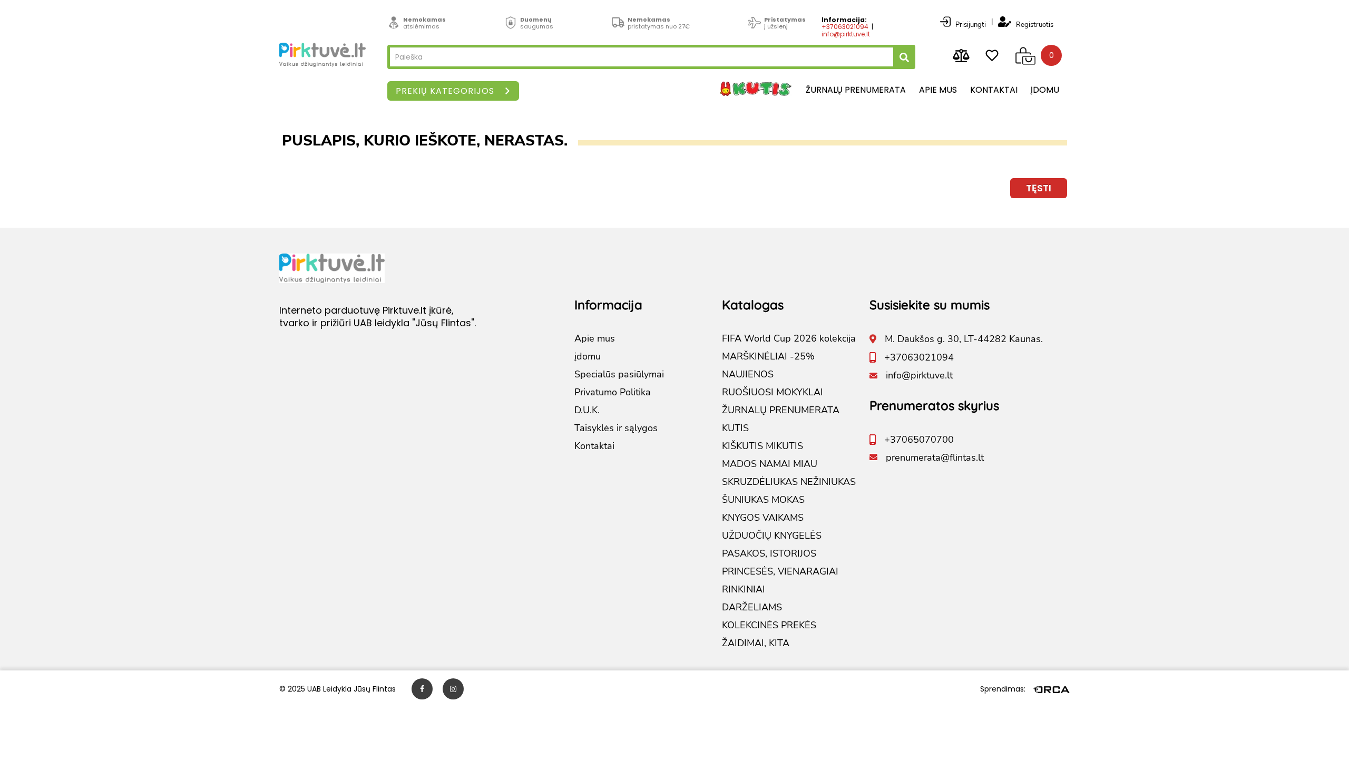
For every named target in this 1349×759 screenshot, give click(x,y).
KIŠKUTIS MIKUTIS (762, 446)
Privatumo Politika (612, 392)
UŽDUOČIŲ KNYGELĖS (772, 535)
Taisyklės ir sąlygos (616, 428)
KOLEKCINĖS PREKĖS (769, 625)
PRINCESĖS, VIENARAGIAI (780, 571)
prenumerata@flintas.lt (935, 457)
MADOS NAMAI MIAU (769, 464)
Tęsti (1038, 187)
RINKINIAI (743, 589)
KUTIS (735, 428)
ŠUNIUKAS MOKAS (763, 499)
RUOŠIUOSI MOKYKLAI (772, 392)
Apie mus (938, 90)
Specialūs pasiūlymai (619, 374)
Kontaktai (994, 90)
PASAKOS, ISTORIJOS (769, 553)
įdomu (1045, 90)
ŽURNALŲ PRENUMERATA (780, 410)
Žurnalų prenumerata (856, 90)
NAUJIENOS (748, 374)
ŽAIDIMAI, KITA (755, 643)
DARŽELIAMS (752, 607)
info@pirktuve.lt (846, 34)
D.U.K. (587, 410)
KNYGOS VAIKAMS (763, 517)
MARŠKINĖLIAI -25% (768, 356)
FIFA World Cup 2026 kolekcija (789, 338)
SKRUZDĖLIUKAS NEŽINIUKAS (789, 481)
